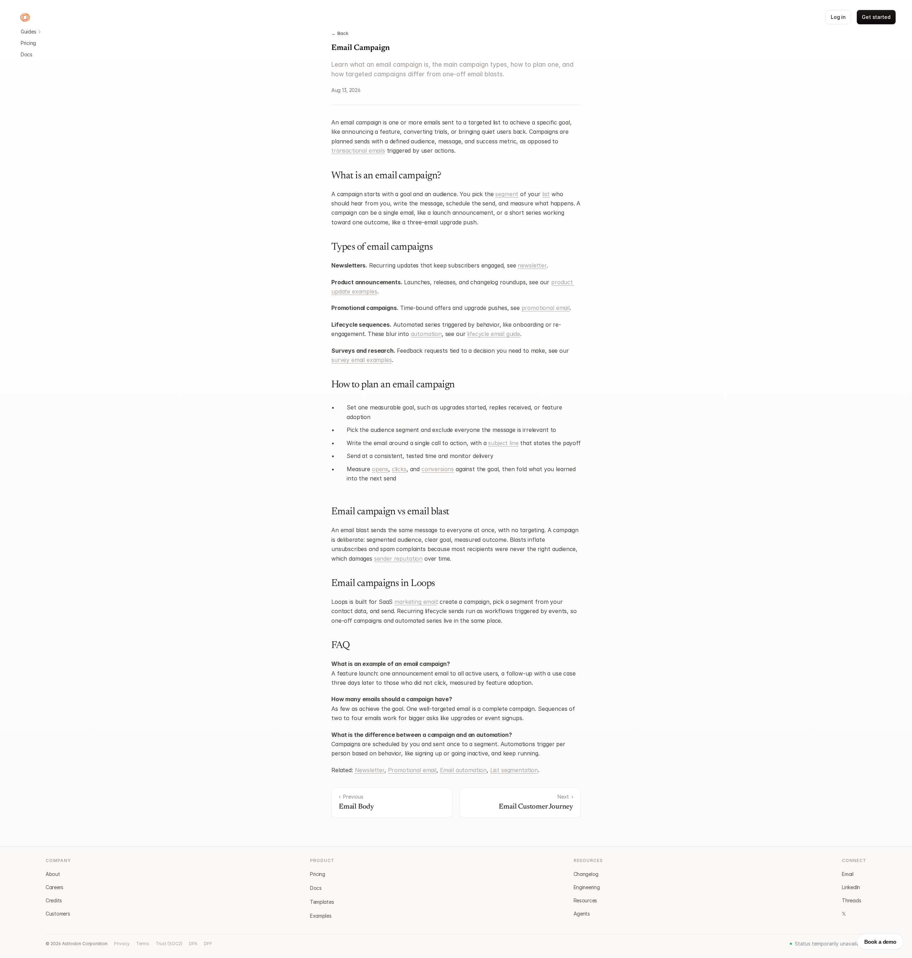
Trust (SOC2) (169, 943)
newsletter (532, 265)
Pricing (28, 43)
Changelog (586, 874)
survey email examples (361, 359)
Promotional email (412, 770)
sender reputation (398, 558)
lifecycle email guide (493, 333)
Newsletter (369, 770)
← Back (340, 33)
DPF (208, 943)
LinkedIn (851, 887)
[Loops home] (25, 17)
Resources (585, 900)
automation (426, 333)
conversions (437, 469)
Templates (322, 902)
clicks (399, 469)
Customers (58, 914)
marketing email (415, 601)
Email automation (463, 770)
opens (380, 469)
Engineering (587, 887)
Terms (142, 943)
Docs (26, 54)
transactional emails (358, 150)
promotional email (546, 307)
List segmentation (514, 770)
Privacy (122, 943)
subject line (503, 443)
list (546, 194)
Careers (54, 887)
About (53, 874)
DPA (193, 943)
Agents (582, 914)
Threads (851, 900)
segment (506, 194)
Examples (321, 916)
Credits (54, 900)
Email (848, 874)
